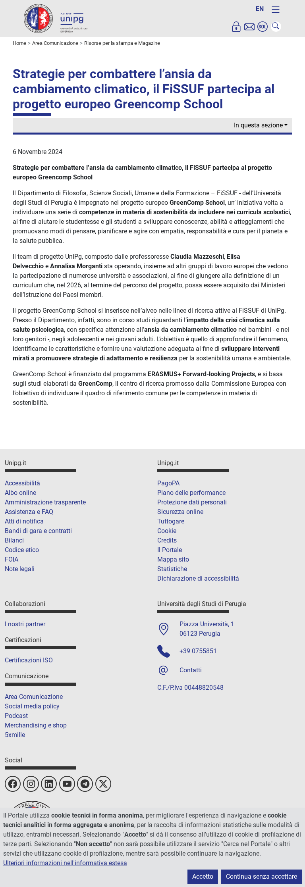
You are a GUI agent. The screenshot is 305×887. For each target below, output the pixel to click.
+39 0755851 (198, 651)
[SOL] (262, 26)
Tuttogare (170, 521)
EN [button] (260, 9)
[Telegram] (85, 784)
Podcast (16, 716)
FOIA (11, 559)
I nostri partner (25, 624)
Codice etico (22, 550)
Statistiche (172, 569)
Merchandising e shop (36, 725)
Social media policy (32, 706)
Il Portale (169, 550)
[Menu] (275, 9)
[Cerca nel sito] (276, 26)
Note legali (20, 569)
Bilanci (14, 540)
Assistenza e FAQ (29, 512)
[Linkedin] (49, 784)
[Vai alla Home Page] (55, 18)
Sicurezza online (180, 512)
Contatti (191, 670)
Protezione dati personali (192, 502)
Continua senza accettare (261, 876)
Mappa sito (173, 559)
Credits (167, 540)
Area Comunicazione (34, 696)
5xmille (15, 735)
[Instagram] (31, 784)
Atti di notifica (24, 521)
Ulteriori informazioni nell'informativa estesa (65, 863)
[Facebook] (13, 784)
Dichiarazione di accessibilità (198, 578)
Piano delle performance (191, 492)
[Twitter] (103, 784)
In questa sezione (258, 125)
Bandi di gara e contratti (38, 531)
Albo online (20, 492)
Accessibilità (22, 483)
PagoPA (168, 483)
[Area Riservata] (236, 26)
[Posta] (249, 26)
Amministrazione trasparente (45, 502)
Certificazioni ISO (29, 660)
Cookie (166, 531)
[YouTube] (67, 784)
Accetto (202, 876)
